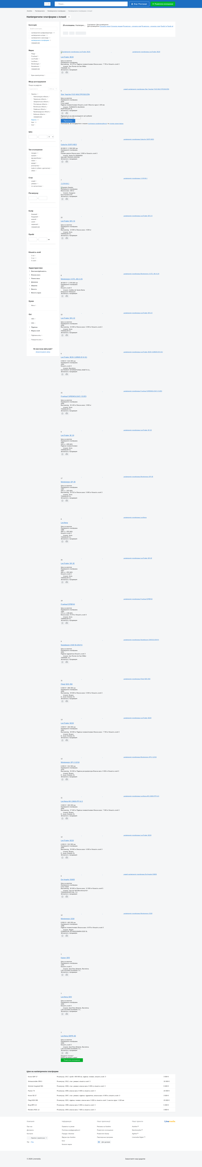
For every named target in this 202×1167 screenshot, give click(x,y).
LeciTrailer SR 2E (68, 563)
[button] (63, 72)
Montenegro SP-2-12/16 (70, 762)
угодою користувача (116, 123)
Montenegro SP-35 (68, 482)
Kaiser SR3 (65, 958)
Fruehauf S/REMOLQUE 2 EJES (73, 396)
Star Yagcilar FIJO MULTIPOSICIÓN (75, 94)
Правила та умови (68, 1126)
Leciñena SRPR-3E (68, 1036)
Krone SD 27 (32, 1095)
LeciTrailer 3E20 (67, 57)
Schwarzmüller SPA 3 (35, 1081)
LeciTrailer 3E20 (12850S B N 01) (74, 357)
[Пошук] (56, 4)
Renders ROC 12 (33, 1110)
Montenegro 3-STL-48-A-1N (71, 279)
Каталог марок (67, 1144)
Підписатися (68, 121)
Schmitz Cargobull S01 (35, 1086)
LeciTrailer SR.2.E (68, 318)
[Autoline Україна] (34, 4)
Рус (32, 1142)
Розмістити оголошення (72, 1060)
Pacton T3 (31, 1091)
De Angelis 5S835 (68, 880)
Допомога (30, 1130)
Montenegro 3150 (67, 919)
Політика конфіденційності (71, 1130)
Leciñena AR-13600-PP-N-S (72, 801)
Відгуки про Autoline (68, 1137)
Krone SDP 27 (32, 1076)
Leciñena (64, 523)
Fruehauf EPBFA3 (68, 604)
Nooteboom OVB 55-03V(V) (71, 645)
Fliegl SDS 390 (33, 1100)
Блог (63, 1141)
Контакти (30, 1133)
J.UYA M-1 (65, 184)
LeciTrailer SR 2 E (68, 221)
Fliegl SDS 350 (66, 684)
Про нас (29, 1126)
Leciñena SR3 (66, 997)
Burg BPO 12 (32, 1105)
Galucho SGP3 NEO (69, 145)
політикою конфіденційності (97, 123)
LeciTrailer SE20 (67, 723)
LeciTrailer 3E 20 (67, 435)
